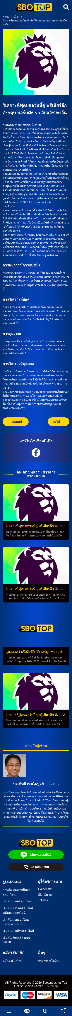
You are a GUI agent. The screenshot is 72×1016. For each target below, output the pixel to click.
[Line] (27, 1011)
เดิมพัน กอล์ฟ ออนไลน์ (17, 901)
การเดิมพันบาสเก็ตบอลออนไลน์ (16, 892)
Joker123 (44, 900)
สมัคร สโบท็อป (12, 960)
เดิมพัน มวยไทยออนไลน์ (18, 931)
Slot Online (45, 894)
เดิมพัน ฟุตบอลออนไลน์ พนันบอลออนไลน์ (18, 910)
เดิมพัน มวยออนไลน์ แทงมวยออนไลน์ (16, 922)
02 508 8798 (39, 867)
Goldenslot (45, 889)
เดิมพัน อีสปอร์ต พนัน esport (16, 939)
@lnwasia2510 (40, 854)
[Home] (34, 7)
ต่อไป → (58, 421)
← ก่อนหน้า (16, 421)
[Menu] (9, 1011)
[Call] (45, 1011)
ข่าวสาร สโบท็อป (49, 960)
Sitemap (52, 986)
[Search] (65, 7)
